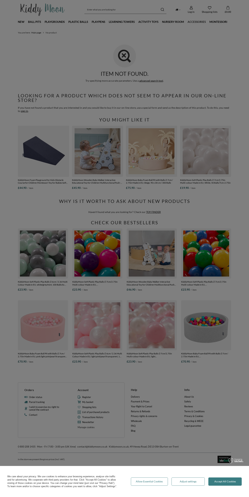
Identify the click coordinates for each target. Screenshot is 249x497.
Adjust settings (188, 481)
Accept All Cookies (225, 481)
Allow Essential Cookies (149, 481)
